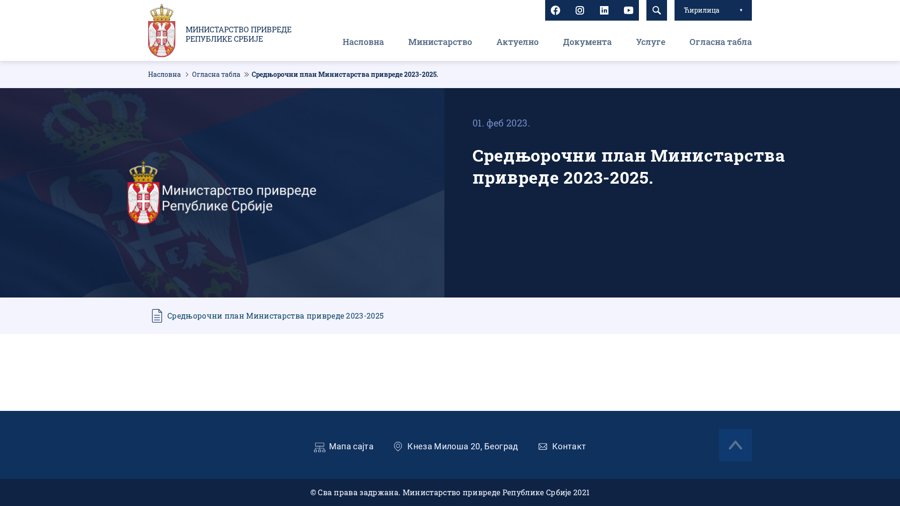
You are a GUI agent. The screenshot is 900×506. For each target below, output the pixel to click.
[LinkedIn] (604, 10)
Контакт (569, 446)
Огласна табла (721, 41)
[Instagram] (580, 10)
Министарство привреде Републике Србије (239, 34)
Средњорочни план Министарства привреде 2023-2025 (275, 315)
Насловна (363, 41)
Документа (587, 41)
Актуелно (517, 41)
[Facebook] (555, 10)
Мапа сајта (351, 446)
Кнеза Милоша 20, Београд (462, 446)
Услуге (650, 41)
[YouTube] (628, 10)
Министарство (440, 41)
